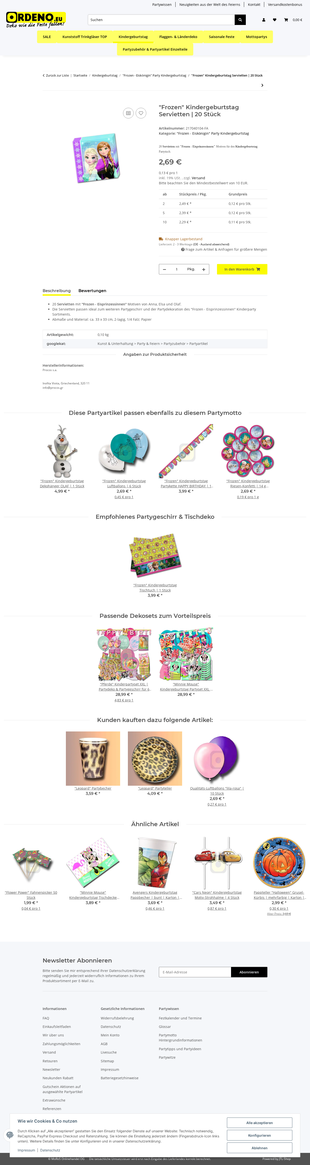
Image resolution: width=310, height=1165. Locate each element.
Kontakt (254, 4)
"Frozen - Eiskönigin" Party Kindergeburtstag (213, 133)
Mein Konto (110, 1035)
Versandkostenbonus (285, 4)
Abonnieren (249, 972)
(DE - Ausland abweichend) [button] (211, 244)
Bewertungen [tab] (92, 290)
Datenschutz (50, 1150)
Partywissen (162, 4)
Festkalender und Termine (180, 1018)
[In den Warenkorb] (46, 101)
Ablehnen (260, 1148)
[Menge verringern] (164, 269)
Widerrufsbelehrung (117, 1018)
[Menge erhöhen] (203, 269)
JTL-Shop (285, 1159)
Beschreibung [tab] (57, 290)
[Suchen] (240, 20)
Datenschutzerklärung (127, 970)
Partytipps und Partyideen (180, 1049)
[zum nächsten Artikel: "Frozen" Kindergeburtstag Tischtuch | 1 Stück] (262, 85)
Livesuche (109, 1052)
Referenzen (52, 1108)
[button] (263, 19)
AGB (104, 1043)
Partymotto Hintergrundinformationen (180, 1037)
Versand (198, 178)
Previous (12, 878)
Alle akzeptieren (259, 1123)
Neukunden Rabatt (58, 1078)
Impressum (26, 1150)
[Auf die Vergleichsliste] (128, 113)
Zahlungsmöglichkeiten (61, 1043)
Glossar (165, 1026)
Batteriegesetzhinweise (120, 1078)
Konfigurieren (259, 1135)
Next (298, 878)
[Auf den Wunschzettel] (141, 113)
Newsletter (51, 1069)
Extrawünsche (54, 1100)
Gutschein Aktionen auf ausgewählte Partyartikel (63, 1089)
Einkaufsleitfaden (57, 1026)
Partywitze (167, 1057)
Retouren (50, 1061)
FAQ (46, 1018)
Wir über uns (53, 1035)
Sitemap (107, 1061)
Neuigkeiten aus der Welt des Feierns (209, 4)
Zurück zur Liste (57, 75)
